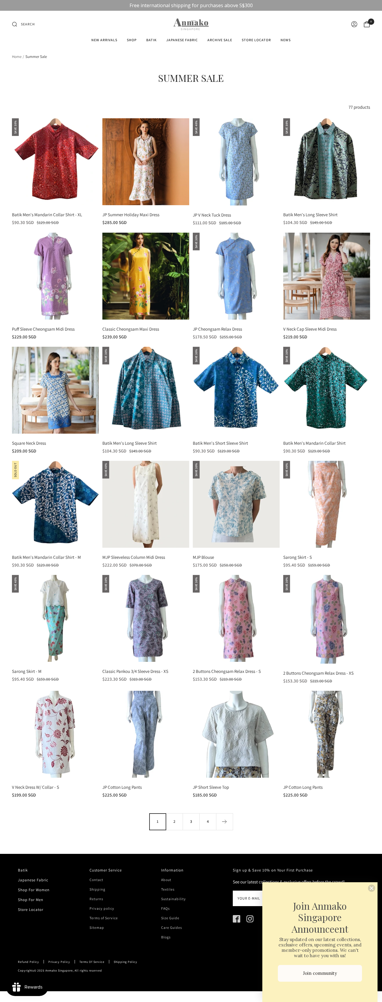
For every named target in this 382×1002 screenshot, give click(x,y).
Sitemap (97, 927)
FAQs (165, 908)
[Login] (354, 24)
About (166, 880)
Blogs (166, 937)
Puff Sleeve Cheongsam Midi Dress (43, 329)
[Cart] (366, 24)
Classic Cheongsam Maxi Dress (130, 329)
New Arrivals (104, 40)
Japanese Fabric (182, 40)
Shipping (97, 889)
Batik (151, 40)
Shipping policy (125, 962)
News (286, 40)
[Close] (371, 888)
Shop (132, 40)
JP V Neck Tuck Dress (212, 215)
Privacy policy (102, 908)
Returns (96, 899)
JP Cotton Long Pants (122, 787)
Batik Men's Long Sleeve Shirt (310, 214)
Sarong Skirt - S (297, 557)
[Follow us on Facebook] (236, 919)
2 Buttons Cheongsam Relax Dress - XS (318, 673)
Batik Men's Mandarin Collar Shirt (314, 443)
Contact (96, 880)
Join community (320, 973)
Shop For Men (30, 900)
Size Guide (170, 918)
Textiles (168, 889)
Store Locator (256, 40)
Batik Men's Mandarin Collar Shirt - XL (47, 214)
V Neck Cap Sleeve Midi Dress (310, 329)
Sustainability (173, 899)
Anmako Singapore (59, 970)
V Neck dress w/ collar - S (35, 787)
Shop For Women (34, 890)
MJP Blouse (203, 557)
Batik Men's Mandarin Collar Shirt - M (46, 557)
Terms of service (91, 962)
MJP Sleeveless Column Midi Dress (133, 557)
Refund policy (28, 962)
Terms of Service (104, 918)
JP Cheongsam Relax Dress (217, 329)
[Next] (224, 821)
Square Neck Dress (29, 443)
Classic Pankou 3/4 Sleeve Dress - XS (135, 671)
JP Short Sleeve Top (211, 787)
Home (16, 56)
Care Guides (171, 927)
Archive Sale (219, 40)
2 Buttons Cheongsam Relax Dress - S (227, 671)
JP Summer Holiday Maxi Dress (130, 214)
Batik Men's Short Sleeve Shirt (220, 443)
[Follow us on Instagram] (250, 919)
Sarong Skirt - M (26, 671)
